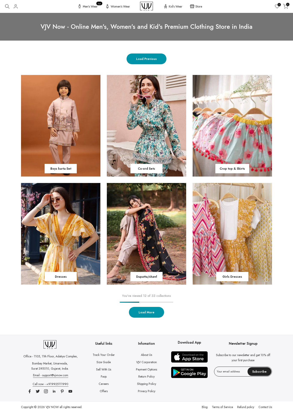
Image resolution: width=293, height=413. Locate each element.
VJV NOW (52, 407)
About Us (146, 355)
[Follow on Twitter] (38, 391)
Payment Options (146, 369)
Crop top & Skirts (232, 168)
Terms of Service (222, 407)
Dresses (61, 276)
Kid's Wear (175, 6)
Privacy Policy (146, 391)
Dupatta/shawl (146, 276)
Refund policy (245, 407)
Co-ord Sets (146, 168)
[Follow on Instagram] (46, 391)
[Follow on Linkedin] (54, 391)
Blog (205, 407)
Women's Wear (120, 6)
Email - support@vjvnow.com (50, 375)
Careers (104, 384)
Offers (104, 391)
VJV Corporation (146, 362)
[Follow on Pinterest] (62, 391)
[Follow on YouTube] (70, 391)
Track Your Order (104, 355)
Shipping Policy (146, 384)
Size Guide (104, 362)
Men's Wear (92, 6)
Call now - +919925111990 (50, 384)
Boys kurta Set (60, 168)
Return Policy (146, 376)
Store (198, 6)
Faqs (104, 376)
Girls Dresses (232, 276)
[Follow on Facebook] (30, 391)
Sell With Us (103, 369)
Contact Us (265, 407)
